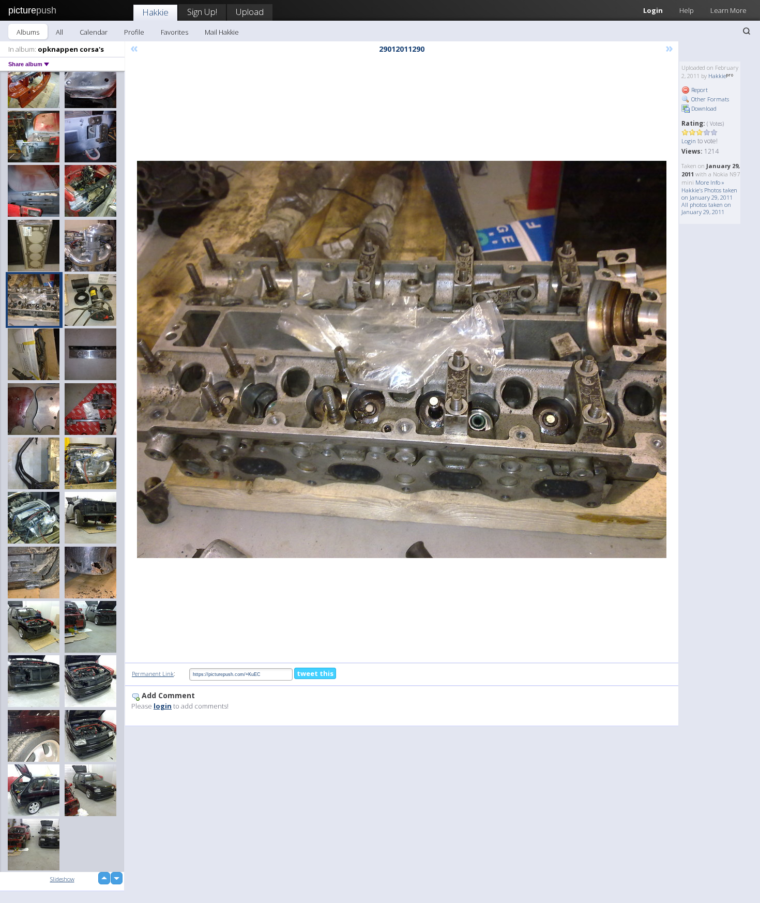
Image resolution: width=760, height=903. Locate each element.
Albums (28, 32)
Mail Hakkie (222, 32)
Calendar (94, 32)
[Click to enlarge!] (401, 359)
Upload (250, 12)
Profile (134, 32)
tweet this (315, 673)
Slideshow (62, 879)
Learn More (728, 10)
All (59, 32)
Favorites (174, 32)
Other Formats (709, 99)
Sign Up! (202, 12)
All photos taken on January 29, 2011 (706, 208)
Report (699, 90)
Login (653, 10)
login (163, 706)
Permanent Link (153, 674)
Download (703, 108)
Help (686, 10)
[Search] (746, 31)
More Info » (709, 182)
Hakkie (155, 12)
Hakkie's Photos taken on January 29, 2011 (709, 193)
